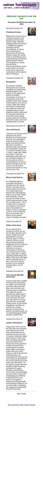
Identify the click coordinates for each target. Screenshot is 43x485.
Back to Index (21, 394)
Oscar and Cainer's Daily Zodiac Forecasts (21, 405)
